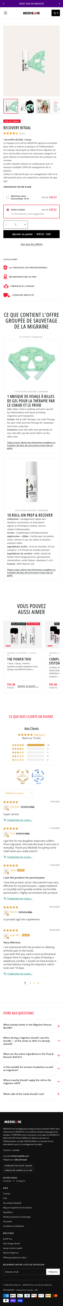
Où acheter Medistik (12, 1203)
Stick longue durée (11, 1243)
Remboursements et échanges (17, 1216)
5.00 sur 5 (39, 734)
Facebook (7, 1181)
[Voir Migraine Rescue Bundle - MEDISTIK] (10, 106)
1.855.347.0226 (20, 1159)
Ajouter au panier (28, 686)
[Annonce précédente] (3, 3)
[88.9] (23, 776)
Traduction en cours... (19, 820)
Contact (6, 1193)
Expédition (8, 1212)
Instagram (20, 1181)
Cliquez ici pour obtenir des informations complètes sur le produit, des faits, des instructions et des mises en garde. (31, 445)
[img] (10, 802)
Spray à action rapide (12, 1248)
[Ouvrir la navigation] (5, 12)
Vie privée (7, 1221)
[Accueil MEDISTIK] (31, 13)
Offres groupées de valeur (15, 1257)
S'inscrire (53, 1271)
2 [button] (30, 983)
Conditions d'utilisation (13, 1226)
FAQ (5, 1198)
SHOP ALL (7, 1238)
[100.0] (38, 776)
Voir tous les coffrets (32, 244)
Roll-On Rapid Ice (11, 1252)
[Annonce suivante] (59, 3)
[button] (10, 133)
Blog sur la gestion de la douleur (17, 1207)
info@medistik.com (20, 1156)
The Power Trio (19, 659)
